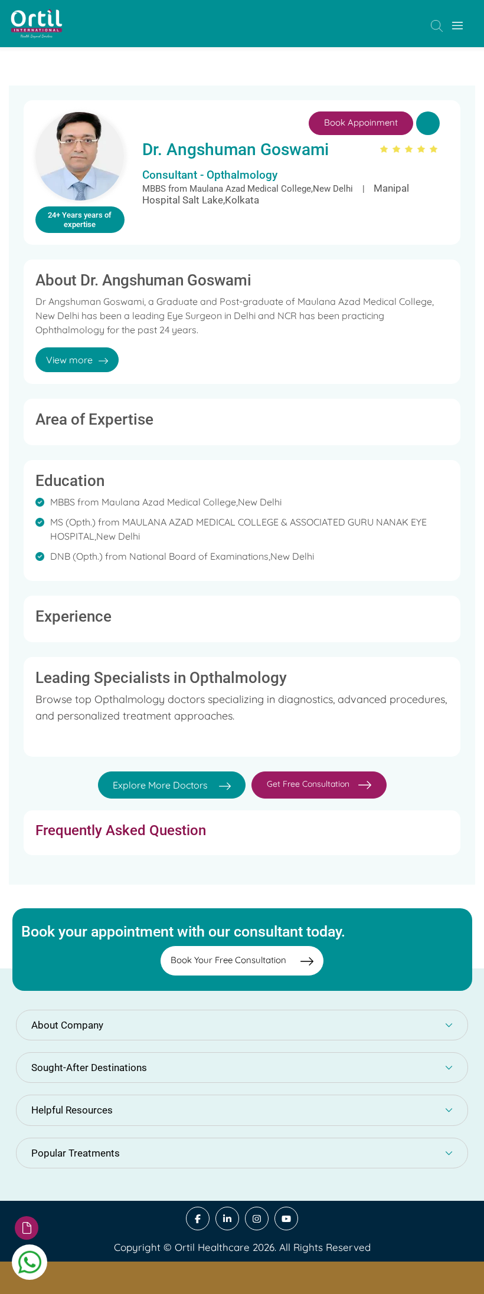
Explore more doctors (161, 785)
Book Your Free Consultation (230, 959)
